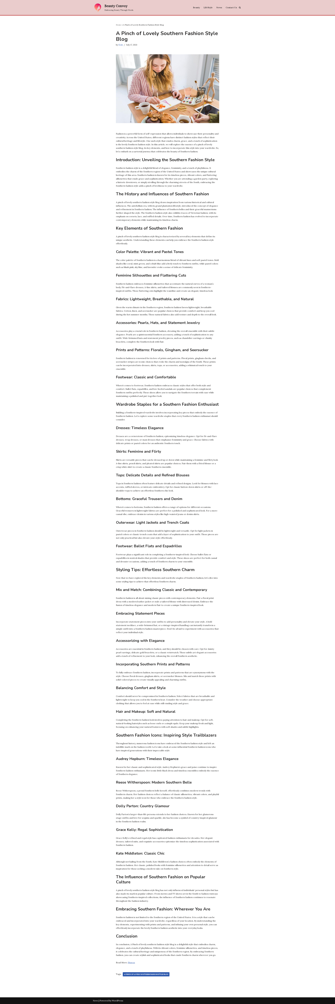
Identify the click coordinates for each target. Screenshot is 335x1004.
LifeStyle (208, 7)
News (219, 7)
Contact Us (231, 7)
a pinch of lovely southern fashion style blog (146, 974)
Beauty (196, 7)
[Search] (240, 8)
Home (118, 25)
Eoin (121, 45)
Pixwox (131, 962)
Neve (95, 1000)
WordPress (117, 1000)
